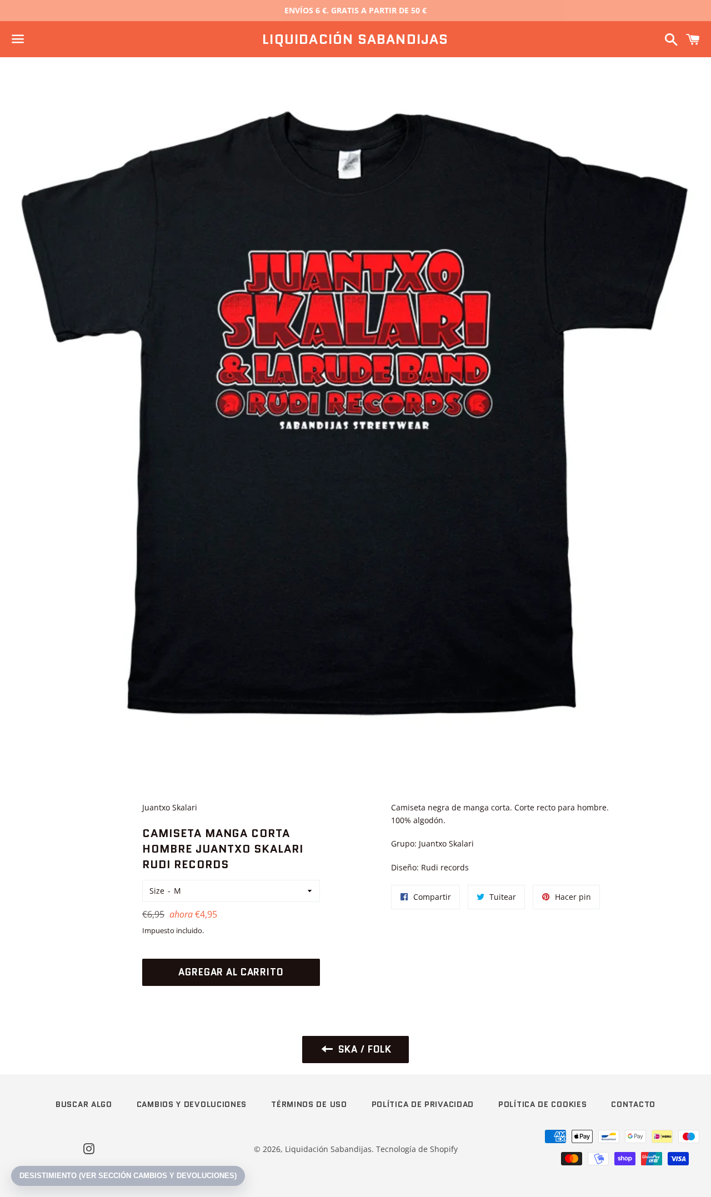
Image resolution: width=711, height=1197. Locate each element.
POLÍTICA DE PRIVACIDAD (423, 1104)
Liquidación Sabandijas (355, 39)
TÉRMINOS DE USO (309, 1104)
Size (156, 890)
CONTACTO (633, 1104)
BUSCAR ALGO (84, 1104)
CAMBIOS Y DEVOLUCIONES (192, 1104)
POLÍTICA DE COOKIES (542, 1104)
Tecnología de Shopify (417, 1149)
